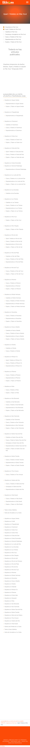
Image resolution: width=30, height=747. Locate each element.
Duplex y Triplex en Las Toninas (14, 211)
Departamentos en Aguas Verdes (14, 103)
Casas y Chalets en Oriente (13, 351)
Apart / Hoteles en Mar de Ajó (14, 238)
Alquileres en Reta (9, 386)
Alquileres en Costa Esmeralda (12, 163)
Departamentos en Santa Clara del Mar (16, 446)
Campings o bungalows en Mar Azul (15, 34)
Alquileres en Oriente (10, 344)
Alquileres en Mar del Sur (11, 567)
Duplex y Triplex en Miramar (13, 289)
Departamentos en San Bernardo (14, 407)
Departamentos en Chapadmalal (14, 115)
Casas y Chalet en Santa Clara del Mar (16, 440)
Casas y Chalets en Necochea (13, 315)
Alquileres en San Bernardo (11, 398)
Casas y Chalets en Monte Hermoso (15, 301)
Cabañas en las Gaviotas (12, 193)
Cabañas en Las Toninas (12, 202)
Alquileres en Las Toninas (11, 199)
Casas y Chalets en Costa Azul (14, 139)
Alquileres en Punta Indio (11, 595)
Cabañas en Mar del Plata (12, 256)
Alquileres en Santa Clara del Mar (13, 434)
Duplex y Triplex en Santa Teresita (15, 465)
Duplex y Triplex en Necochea (14, 321)
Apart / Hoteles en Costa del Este (14, 151)
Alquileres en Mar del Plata (11, 253)
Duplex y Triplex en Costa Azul (14, 142)
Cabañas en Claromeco (12, 125)
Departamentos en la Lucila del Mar (15, 181)
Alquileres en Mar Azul (11, 27)
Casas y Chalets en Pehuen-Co (14, 363)
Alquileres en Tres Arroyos (11, 471)
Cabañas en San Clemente (13, 419)
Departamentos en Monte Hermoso (15, 303)
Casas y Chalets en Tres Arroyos (14, 474)
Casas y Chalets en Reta (12, 390)
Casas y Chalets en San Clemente (15, 422)
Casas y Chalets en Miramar (13, 283)
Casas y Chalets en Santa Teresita (15, 459)
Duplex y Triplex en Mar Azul (13, 42)
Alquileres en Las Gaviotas (11, 190)
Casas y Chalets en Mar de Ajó (14, 241)
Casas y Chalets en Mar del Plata (14, 259)
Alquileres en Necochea (10, 312)
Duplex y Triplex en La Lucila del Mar (15, 184)
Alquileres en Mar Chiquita (11, 226)
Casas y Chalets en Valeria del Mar (15, 483)
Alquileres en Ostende (10, 587)
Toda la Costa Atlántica (10, 510)
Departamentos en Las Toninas (14, 208)
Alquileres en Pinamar (10, 371)
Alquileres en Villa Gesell (11, 495)
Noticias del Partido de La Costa (12, 626)
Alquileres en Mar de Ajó (11, 235)
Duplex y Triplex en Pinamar (13, 380)
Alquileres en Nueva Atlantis (12, 327)
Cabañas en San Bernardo (13, 402)
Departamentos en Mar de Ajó (14, 244)
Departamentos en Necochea (13, 318)
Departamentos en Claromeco (14, 130)
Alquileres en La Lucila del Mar (12, 175)
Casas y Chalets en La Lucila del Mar (15, 178)
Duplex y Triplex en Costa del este (15, 157)
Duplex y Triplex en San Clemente (15, 428)
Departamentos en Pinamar (13, 378)
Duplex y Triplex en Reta (12, 392)
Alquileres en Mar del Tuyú (11, 267)
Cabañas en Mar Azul (11, 32)
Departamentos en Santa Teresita (14, 462)
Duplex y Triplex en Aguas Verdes (15, 106)
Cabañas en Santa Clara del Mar (14, 437)
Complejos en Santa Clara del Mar (15, 443)
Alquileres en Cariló (9, 521)
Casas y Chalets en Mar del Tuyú (14, 271)
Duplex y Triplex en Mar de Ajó (14, 247)
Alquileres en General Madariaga (13, 166)
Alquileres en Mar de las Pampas (13, 561)
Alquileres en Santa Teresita (11, 456)
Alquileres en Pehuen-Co (11, 356)
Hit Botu (2, 746)
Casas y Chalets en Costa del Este (15, 154)
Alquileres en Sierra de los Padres (13, 615)
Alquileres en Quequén (10, 598)
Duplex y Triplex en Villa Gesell (14, 504)
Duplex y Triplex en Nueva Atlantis (15, 339)
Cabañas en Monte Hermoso (13, 298)
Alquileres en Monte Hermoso (12, 294)
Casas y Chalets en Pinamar (13, 375)
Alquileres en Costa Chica (11, 532)
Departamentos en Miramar (13, 286)
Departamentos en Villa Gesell (14, 501)
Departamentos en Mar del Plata (14, 262)
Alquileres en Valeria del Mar (12, 480)
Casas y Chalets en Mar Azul (13, 37)
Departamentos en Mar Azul (13, 39)
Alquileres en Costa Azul (10, 136)
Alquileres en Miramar (10, 279)
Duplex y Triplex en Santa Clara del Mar (15, 449)
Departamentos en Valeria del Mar (15, 489)
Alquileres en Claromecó (10, 121)
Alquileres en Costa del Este (11, 148)
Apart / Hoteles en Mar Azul (13, 29)
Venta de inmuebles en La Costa (12, 513)
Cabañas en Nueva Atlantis (13, 330)
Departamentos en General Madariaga (16, 169)
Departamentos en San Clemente (14, 425)
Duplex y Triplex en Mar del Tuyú (14, 274)
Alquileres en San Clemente (11, 416)
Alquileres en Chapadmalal (11, 112)
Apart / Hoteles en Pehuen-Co (14, 360)
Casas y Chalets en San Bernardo (14, 404)
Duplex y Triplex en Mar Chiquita (14, 229)
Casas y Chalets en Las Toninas (14, 205)
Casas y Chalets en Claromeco (14, 127)
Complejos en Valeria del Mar (13, 486)
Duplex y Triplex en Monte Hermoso (15, 306)
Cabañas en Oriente (11, 348)
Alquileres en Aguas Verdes (11, 100)
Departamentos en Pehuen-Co (14, 366)
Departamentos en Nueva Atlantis (15, 336)
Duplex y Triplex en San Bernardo (15, 410)
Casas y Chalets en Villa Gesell (14, 498)
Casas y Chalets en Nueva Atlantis (15, 333)
